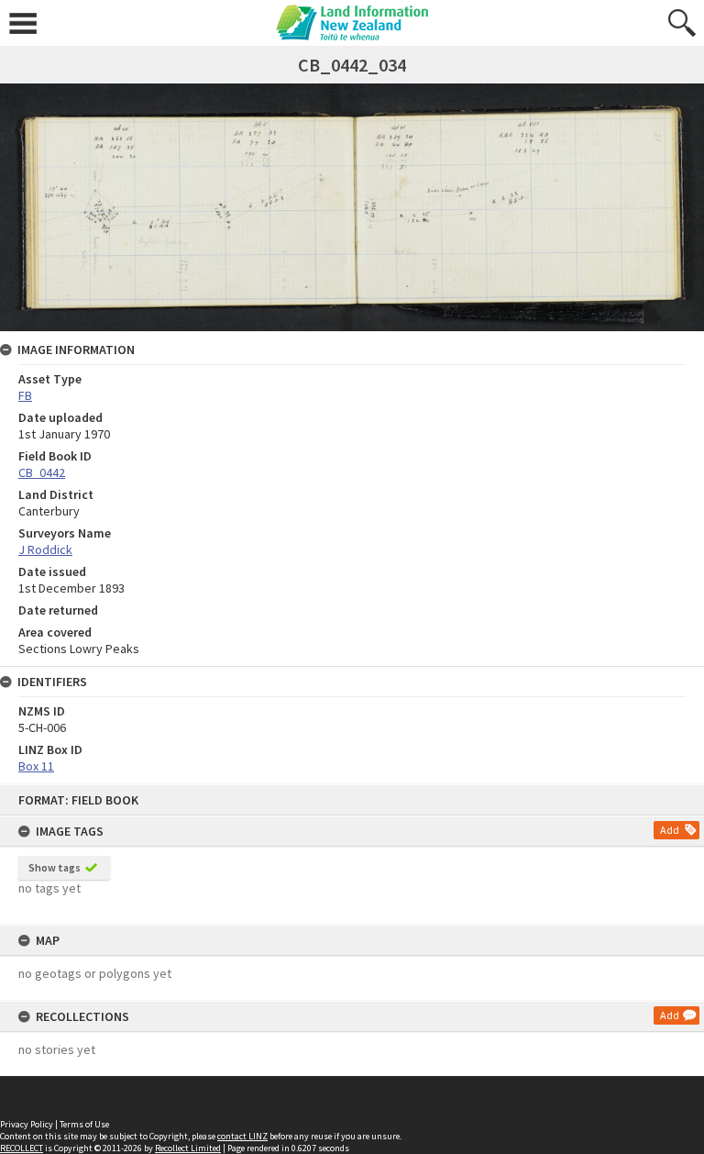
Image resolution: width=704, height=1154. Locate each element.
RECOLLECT (21, 1148)
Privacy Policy (26, 1124)
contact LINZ (242, 1136)
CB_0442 (41, 472)
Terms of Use (84, 1124)
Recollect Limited (188, 1148)
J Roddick (45, 549)
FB (25, 395)
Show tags (54, 867)
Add (669, 830)
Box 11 (36, 766)
